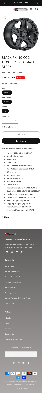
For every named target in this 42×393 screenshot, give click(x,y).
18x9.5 (8, 93)
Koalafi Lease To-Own (14, 277)
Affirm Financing (12, 271)
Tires (7, 323)
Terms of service (22, 388)
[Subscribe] (34, 354)
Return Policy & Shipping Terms (18, 298)
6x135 (8, 102)
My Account (10, 266)
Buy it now (21, 141)
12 (6, 111)
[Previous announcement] (4, 3)
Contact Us (9, 303)
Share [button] (6, 217)
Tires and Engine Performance (19, 381)
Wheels (8, 318)
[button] (4, 9)
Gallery (8, 329)
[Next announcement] (37, 3)
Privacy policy (10, 293)
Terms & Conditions (13, 282)
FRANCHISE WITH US (13, 339)
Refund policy (10, 287)
